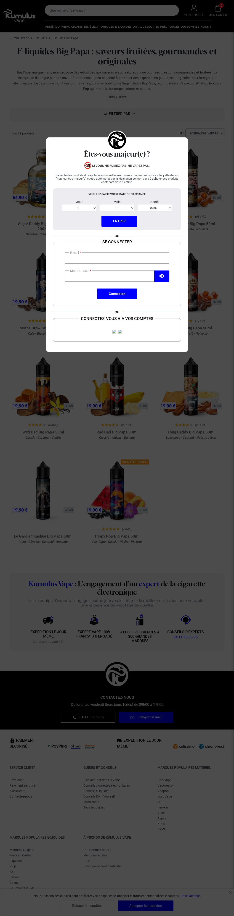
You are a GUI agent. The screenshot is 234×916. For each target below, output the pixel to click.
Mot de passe (80, 271)
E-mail (75, 253)
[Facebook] (114, 331)
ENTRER (119, 221)
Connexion (117, 294)
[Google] (120, 331)
